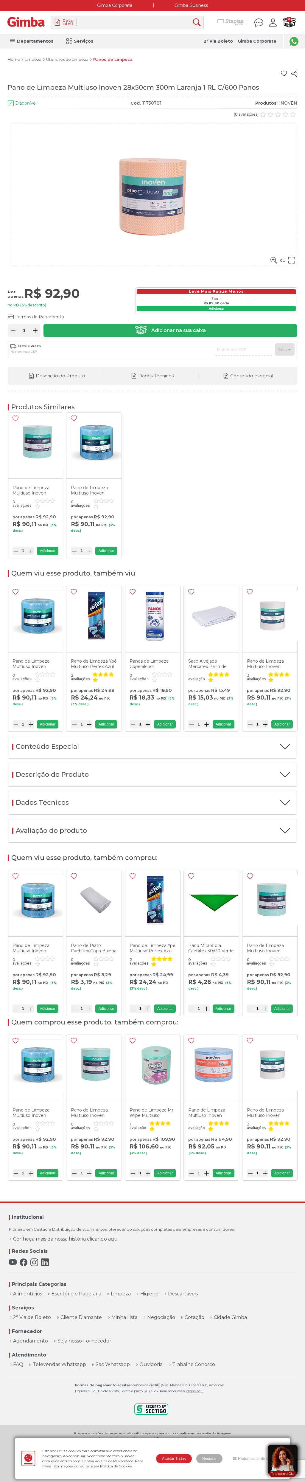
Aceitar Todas (174, 1458)
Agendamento (30, 1341)
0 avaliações (246, 114)
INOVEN (288, 103)
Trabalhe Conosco (193, 1364)
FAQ (18, 1364)
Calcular (285, 349)
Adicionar (216, 308)
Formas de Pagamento (39, 317)
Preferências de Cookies (259, 1458)
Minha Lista (124, 1317)
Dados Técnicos (156, 376)
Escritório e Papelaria (76, 1294)
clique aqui (194, 1391)
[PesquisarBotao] (198, 22)
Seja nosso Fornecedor (84, 1341)
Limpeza (33, 59)
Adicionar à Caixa (170, 330)
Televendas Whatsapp (59, 1364)
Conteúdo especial (251, 376)
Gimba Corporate (115, 5)
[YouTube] (13, 1262)
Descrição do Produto (60, 376)
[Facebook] (23, 1262)
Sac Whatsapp (113, 1364)
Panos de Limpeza (113, 59)
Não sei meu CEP (23, 351)
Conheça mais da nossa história (66, 1239)
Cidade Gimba (230, 1317)
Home (14, 59)
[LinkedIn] (45, 1262)
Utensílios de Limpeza (67, 59)
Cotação (194, 1317)
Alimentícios (27, 1294)
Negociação (161, 1317)
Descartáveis (183, 1294)
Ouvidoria (151, 1364)
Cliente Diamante (81, 1317)
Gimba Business (191, 5)
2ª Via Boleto (218, 41)
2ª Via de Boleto (32, 1317)
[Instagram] (34, 1262)
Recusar (209, 1458)
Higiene (149, 1294)
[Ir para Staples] (230, 22)
